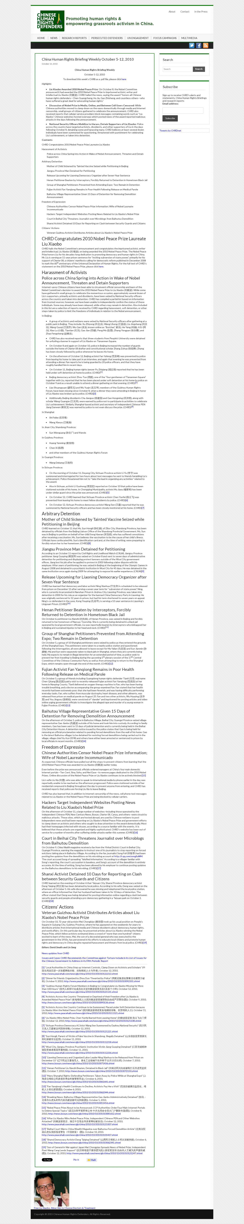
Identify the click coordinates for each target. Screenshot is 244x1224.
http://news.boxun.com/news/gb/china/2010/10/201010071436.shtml (78, 1063)
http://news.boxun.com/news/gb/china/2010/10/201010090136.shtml (78, 1002)
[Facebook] (198, 45)
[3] (94, 393)
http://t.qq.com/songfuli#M (128, 856)
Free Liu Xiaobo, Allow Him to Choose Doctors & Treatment (64, 1208)
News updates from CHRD (55, 953)
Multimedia (189, 37)
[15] (144, 775)
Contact (184, 11)
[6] (126, 500)
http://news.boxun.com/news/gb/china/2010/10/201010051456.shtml (78, 1103)
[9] (142, 571)
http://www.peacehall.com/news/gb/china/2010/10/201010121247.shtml (104, 1153)
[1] (43, 967)
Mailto (91, 1160)
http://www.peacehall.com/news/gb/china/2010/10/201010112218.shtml (80, 1042)
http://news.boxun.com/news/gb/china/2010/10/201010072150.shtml (101, 1071)
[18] (52, 901)
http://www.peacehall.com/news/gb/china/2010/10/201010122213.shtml (80, 973)
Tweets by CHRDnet (170, 130)
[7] (143, 507)
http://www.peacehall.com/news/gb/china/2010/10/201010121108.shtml (103, 1020)
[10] (44, 1057)
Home (41, 37)
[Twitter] (191, 45)
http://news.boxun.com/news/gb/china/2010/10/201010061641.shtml (78, 1081)
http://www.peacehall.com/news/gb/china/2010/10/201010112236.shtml (80, 1052)
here (124, 79)
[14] (84, 741)
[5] (108, 492)
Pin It (76, 1159)
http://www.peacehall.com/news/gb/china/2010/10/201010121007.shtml (80, 1124)
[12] (111, 663)
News (53, 37)
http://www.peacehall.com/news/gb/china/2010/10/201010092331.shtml (102, 981)
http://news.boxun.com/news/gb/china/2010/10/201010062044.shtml (78, 1092)
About (172, 11)
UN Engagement (138, 37)
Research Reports (74, 37)
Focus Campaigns (165, 37)
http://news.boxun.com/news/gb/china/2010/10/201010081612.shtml (84, 1113)
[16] (136, 832)
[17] (99, 868)
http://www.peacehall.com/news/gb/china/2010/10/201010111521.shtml (86, 1013)
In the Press (200, 11)
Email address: (171, 103)
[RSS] (205, 45)
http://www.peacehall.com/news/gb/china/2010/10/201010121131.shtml (80, 991)
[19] (145, 942)
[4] (43, 996)
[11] (44, 1068)
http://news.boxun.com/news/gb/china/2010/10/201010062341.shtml (84, 1142)
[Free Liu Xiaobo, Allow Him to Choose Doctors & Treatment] (94, 1189)
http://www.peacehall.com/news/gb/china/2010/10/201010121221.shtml (80, 1031)
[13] (68, 705)
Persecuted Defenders (107, 37)
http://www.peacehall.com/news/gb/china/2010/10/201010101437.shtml (80, 1134)
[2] (43, 978)
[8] (89, 543)
